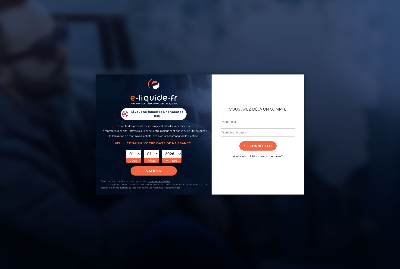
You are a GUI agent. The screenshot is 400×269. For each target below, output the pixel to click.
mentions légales (159, 181)
